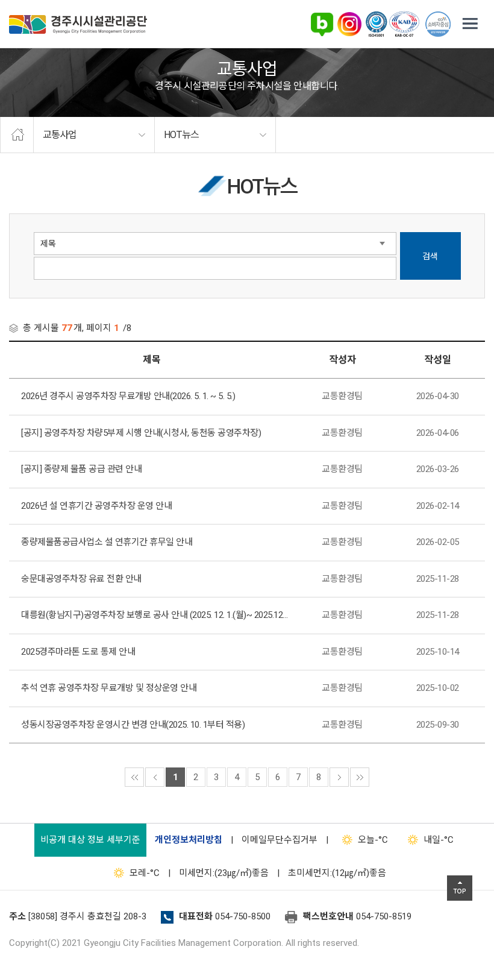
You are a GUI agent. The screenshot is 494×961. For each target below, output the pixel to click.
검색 (430, 256)
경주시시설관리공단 (78, 24)
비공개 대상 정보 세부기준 (90, 839)
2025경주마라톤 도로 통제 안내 (78, 651)
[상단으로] (459, 888)
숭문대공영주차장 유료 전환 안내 (81, 578)
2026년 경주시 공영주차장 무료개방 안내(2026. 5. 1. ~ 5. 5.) (128, 396)
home (17, 135)
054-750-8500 (242, 916)
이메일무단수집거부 (279, 839)
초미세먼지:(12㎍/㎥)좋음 (337, 873)
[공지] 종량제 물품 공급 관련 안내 (81, 469)
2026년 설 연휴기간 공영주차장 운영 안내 (96, 505)
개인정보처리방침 (188, 839)
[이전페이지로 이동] (154, 777)
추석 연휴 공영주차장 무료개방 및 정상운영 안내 (108, 687)
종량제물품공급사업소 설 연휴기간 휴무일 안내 (106, 542)
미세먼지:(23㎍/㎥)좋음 (224, 873)
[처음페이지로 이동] (134, 777)
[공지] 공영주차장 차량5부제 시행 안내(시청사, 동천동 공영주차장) (141, 432)
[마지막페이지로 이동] (359, 777)
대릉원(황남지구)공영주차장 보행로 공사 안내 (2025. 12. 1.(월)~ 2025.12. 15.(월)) (155, 615)
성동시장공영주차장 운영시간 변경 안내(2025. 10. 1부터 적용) (133, 724)
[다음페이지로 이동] (339, 777)
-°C (373, 839)
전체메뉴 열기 (470, 24)
